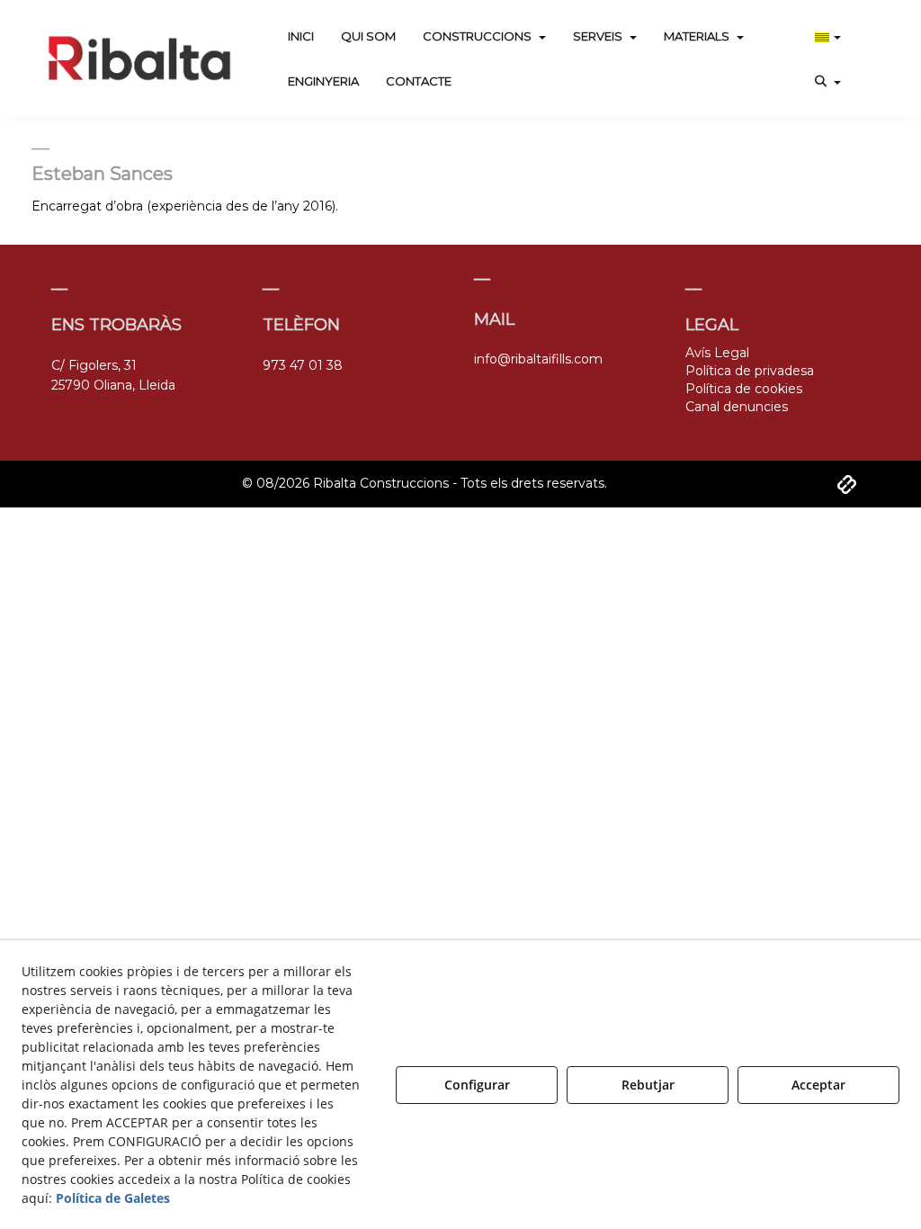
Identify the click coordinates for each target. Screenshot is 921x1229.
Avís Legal (717, 353)
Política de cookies (743, 389)
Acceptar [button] (818, 1084)
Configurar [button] (477, 1084)
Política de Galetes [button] (113, 1198)
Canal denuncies (736, 407)
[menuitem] (300, 35)
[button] (139, 58)
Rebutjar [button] (648, 1084)
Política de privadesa (749, 371)
